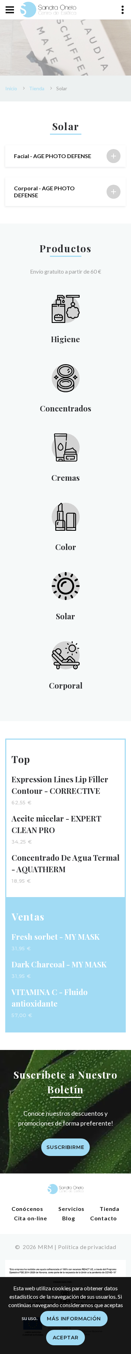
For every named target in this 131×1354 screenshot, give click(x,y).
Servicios (71, 1208)
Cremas (65, 477)
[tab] (65, 156)
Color (65, 547)
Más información (74, 1319)
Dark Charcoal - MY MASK (59, 964)
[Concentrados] (66, 377)
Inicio (11, 88)
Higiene (65, 339)
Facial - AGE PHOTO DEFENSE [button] (52, 156)
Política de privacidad (87, 1246)
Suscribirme (65, 1147)
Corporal (65, 685)
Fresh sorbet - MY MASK (56, 936)
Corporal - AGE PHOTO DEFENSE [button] (44, 191)
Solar (65, 616)
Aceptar (66, 1337)
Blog (68, 1218)
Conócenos (27, 1208)
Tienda (36, 88)
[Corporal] (66, 654)
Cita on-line (30, 1218)
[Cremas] (66, 446)
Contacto (103, 1218)
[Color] (66, 516)
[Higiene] (66, 308)
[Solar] (66, 585)
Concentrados (65, 408)
